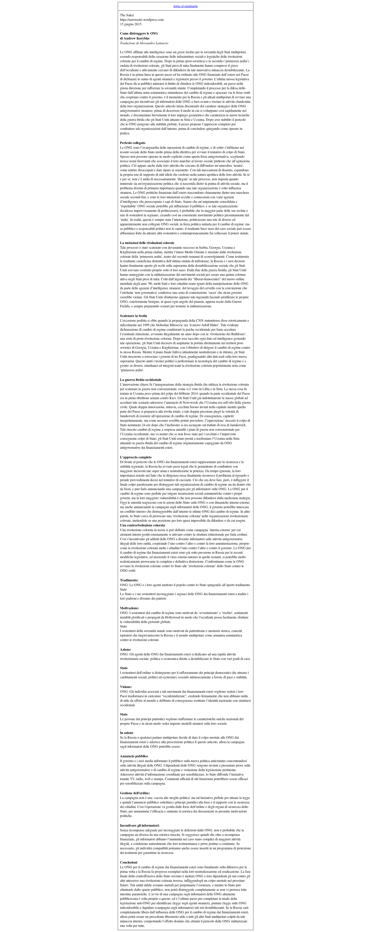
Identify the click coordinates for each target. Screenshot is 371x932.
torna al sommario (185, 6)
